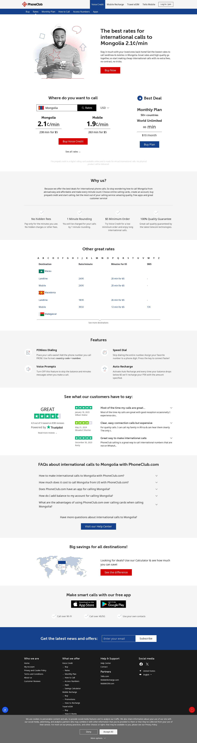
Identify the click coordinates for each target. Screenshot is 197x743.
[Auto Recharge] (105, 369)
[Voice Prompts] (28, 369)
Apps (95, 11)
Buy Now (110, 70)
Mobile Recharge (69, 692)
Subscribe (146, 638)
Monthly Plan (48, 11)
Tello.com (105, 676)
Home (26, 663)
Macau (48, 271)
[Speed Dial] (105, 352)
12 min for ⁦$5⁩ (117, 306)
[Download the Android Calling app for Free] (113, 603)
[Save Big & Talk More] (61, 566)
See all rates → (73, 151)
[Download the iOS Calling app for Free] (83, 603)
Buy (28, 11)
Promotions (70, 699)
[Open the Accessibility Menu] (5, 710)
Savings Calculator (73, 688)
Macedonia (50, 292)
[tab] (38, 258)
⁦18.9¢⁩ (81, 300)
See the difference (116, 572)
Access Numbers (81, 11)
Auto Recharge (123, 366)
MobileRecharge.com (110, 680)
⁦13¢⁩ (149, 306)
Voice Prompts (46, 366)
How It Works (71, 713)
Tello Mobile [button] (148, 4)
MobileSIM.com (107, 683)
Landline (43, 278)
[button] (97, 4)
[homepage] (33, 4)
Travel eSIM (67, 706)
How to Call (64, 11)
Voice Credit (67, 663)
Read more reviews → (47, 432)
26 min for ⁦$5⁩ (117, 300)
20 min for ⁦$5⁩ (117, 278)
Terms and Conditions (33, 674)
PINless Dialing (46, 350)
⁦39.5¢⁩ (81, 306)
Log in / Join (166, 4)
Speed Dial (120, 350)
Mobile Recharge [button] (115, 4)
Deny (88, 731)
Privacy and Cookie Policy (35, 670)
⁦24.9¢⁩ (81, 278)
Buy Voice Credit (73, 141)
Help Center (106, 663)
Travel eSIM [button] (133, 4)
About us (28, 677)
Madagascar (51, 313)
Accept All (108, 731)
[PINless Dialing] (28, 352)
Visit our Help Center (98, 526)
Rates (67, 670)
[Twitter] (148, 664)
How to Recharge (72, 703)
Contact (104, 666)
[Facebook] (142, 664)
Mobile (42, 285)
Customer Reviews (32, 681)
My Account (29, 666)
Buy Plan (149, 144)
